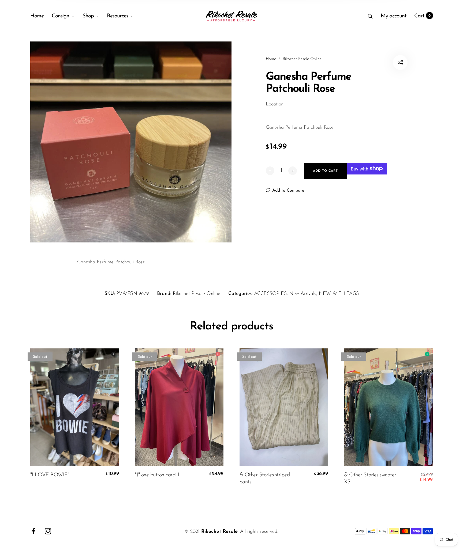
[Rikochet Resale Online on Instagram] (48, 531)
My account (393, 16)
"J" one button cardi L (158, 475)
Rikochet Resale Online (196, 293)
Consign (60, 16)
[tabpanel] (131, 141)
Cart (422, 16)
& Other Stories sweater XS (370, 478)
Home (37, 16)
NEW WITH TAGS (339, 293)
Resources (117, 16)
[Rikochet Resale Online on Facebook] (33, 531)
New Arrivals (302, 293)
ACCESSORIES (270, 293)
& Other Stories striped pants (265, 478)
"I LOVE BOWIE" (49, 475)
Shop (88, 16)
